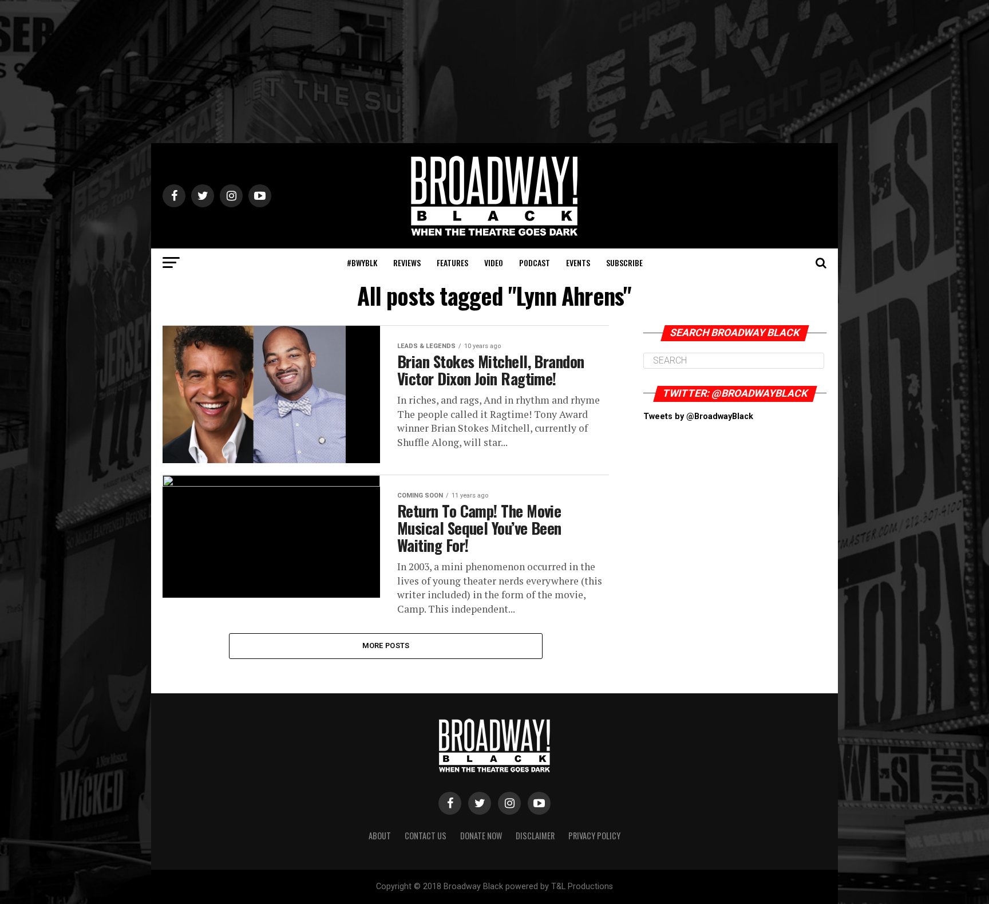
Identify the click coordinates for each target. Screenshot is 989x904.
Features (452, 262)
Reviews (407, 262)
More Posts (386, 645)
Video (493, 262)
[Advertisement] (494, 71)
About (380, 836)
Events (578, 262)
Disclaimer (535, 836)
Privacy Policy (594, 836)
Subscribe (624, 262)
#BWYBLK (362, 262)
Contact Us (425, 836)
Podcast (534, 262)
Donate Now (481, 836)
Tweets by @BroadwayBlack (698, 416)
